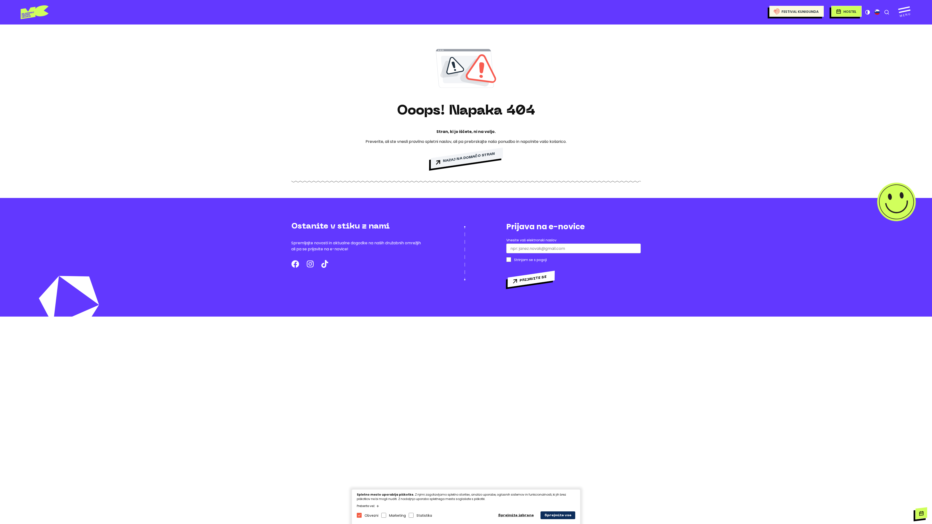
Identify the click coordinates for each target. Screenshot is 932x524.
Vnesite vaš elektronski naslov (531, 240)
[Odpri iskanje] (886, 12)
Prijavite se (533, 278)
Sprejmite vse (557, 515)
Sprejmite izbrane (516, 515)
